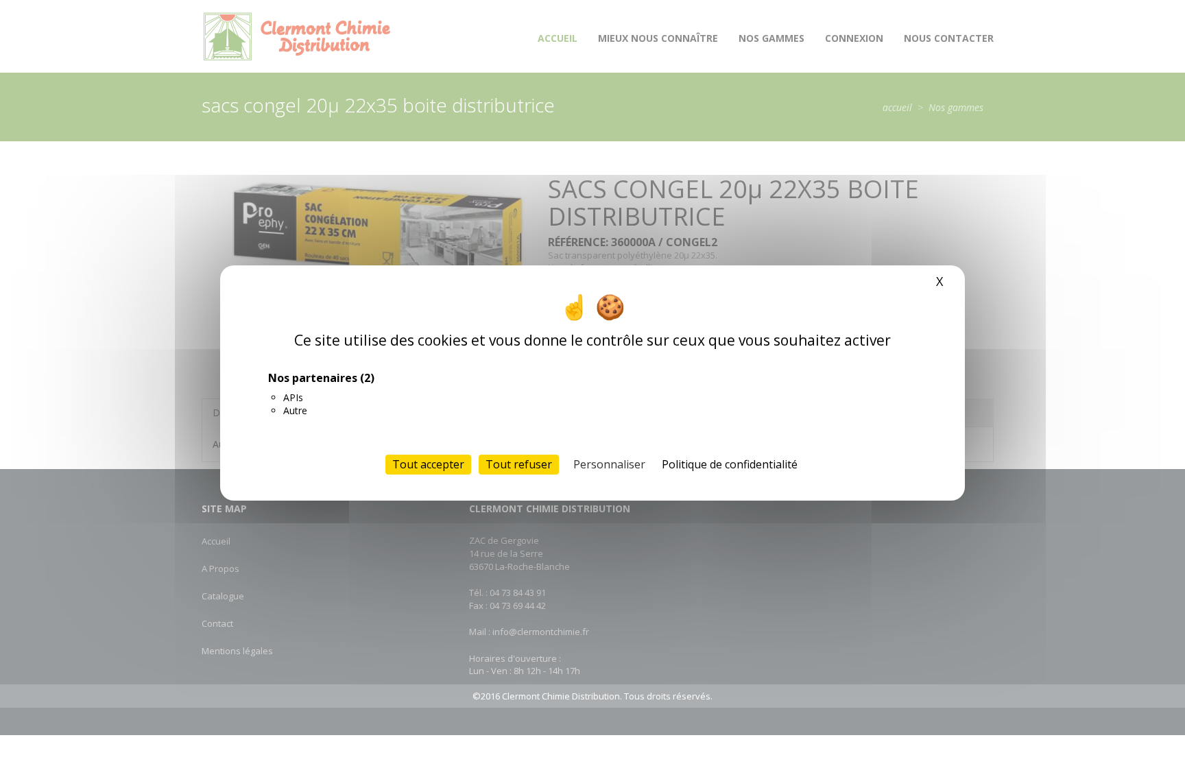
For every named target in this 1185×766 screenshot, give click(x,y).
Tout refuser (519, 464)
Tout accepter (428, 464)
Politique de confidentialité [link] (730, 464)
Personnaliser (609, 464)
